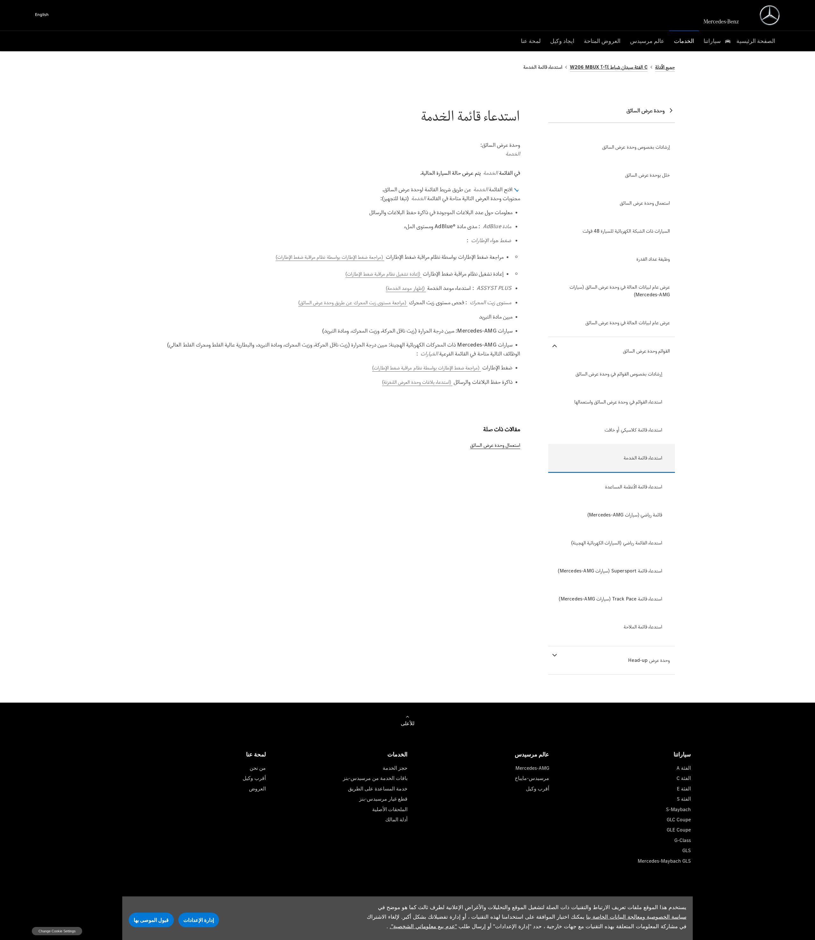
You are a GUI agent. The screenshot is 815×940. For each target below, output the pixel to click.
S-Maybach (678, 809)
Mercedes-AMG (532, 768)
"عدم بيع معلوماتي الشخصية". (423, 926)
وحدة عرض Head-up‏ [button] (649, 660)
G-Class (682, 840)
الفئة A (684, 768)
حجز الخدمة (395, 768)
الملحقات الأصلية (390, 809)
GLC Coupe (679, 819)
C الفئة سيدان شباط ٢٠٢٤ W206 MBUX (609, 67)
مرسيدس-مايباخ (532, 778)
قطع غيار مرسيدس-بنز (383, 799)
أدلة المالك (396, 819)
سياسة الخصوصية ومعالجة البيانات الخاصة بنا (636, 917)
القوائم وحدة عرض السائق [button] (646, 350)
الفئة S (684, 799)
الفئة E (684, 788)
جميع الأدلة (665, 67)
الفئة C (684, 778)
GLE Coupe (679, 829)
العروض (257, 788)
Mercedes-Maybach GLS (664, 861)
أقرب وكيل (537, 788)
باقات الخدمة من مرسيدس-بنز (375, 778)
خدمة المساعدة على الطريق (378, 788)
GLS (686, 850)
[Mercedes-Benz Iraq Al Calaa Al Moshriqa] (770, 15)
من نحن (258, 768)
